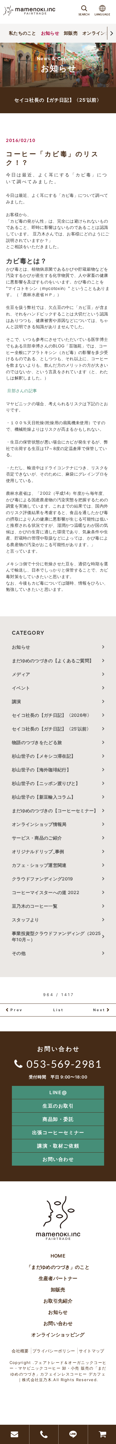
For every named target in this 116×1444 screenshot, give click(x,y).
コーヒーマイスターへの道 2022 (45, 892)
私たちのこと (22, 33)
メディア (21, 674)
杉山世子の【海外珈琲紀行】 (41, 770)
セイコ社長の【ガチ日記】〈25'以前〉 (51, 729)
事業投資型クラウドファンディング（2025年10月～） (56, 936)
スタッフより (25, 920)
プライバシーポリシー (53, 1350)
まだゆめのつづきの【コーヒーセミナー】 (55, 810)
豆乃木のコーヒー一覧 (34, 906)
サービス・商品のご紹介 (37, 838)
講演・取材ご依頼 (58, 1146)
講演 (16, 701)
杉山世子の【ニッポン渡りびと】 (46, 783)
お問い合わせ (58, 1159)
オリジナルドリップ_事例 (38, 851)
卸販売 (71, 33)
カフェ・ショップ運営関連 (39, 865)
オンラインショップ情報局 (39, 824)
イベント (21, 688)
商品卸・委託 (58, 1119)
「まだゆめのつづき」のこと (58, 1267)
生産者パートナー (58, 1278)
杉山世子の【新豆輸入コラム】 (44, 797)
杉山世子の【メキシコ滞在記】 (44, 756)
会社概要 (20, 1350)
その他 (21, 953)
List (58, 1010)
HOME (58, 1256)
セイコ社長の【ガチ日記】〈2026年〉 (52, 715)
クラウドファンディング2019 (42, 879)
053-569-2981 (64, 1063)
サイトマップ (91, 1350)
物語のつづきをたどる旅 (37, 742)
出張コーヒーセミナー (58, 1132)
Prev (16, 1010)
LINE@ (58, 1092)
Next (99, 1010)
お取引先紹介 (58, 1301)
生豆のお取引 (58, 1106)
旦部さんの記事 (21, 390)
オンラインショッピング (57, 1335)
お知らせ (50, 33)
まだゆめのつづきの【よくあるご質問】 (53, 660)
